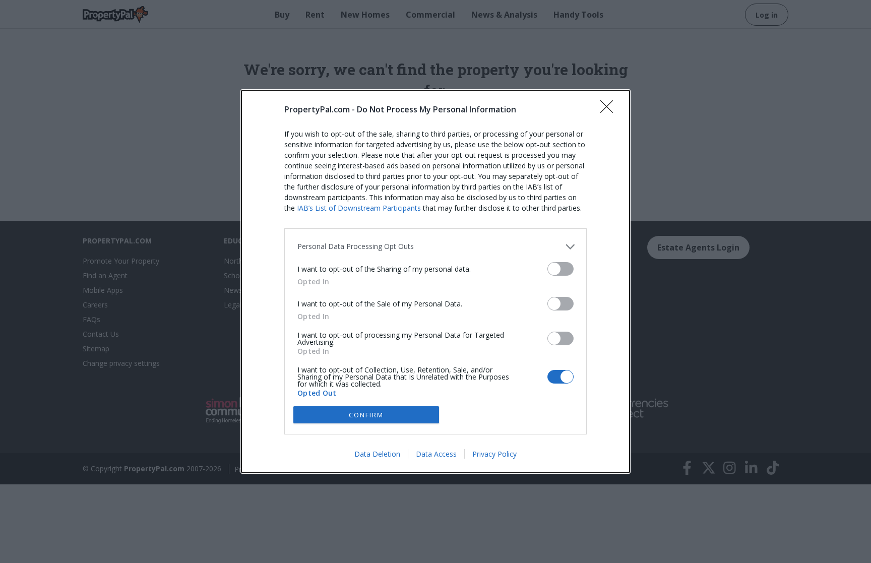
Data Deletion (377, 454)
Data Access (436, 454)
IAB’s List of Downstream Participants (359, 208)
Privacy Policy (494, 454)
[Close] (609, 109)
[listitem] (435, 246)
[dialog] (435, 281)
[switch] (560, 269)
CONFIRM (366, 414)
